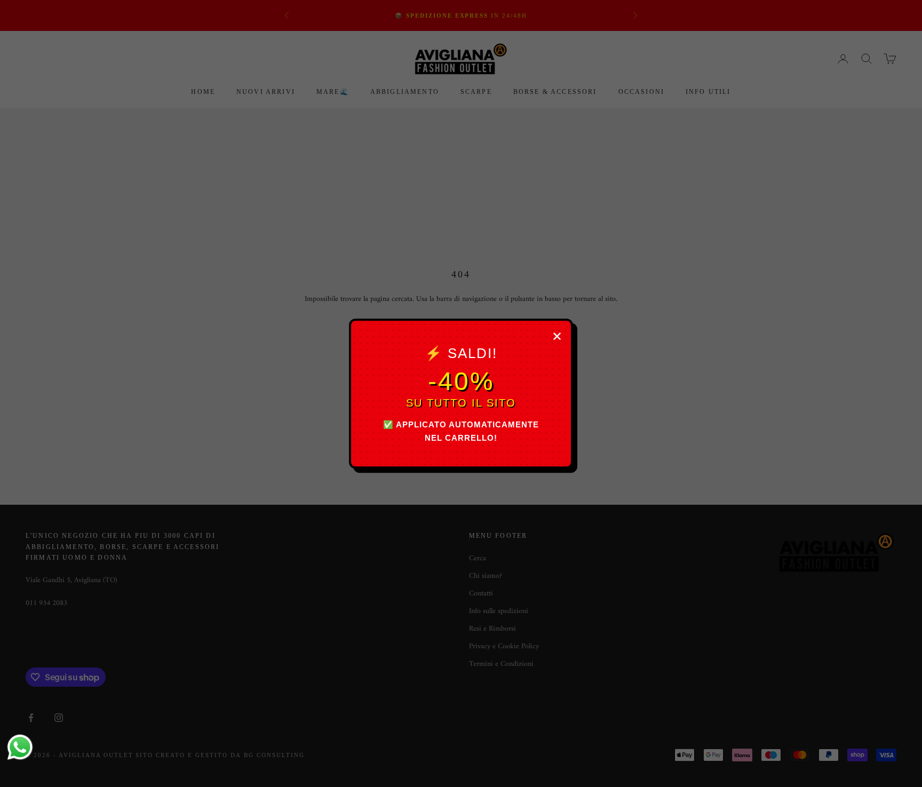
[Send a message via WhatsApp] (20, 747)
